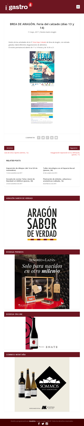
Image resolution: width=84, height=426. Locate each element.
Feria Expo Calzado (39, 42)
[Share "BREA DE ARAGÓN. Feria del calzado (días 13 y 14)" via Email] (56, 137)
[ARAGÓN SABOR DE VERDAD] (42, 224)
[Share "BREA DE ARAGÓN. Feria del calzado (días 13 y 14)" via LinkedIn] (52, 137)
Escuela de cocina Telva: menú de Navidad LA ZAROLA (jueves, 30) (20, 180)
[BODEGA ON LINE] (42, 333)
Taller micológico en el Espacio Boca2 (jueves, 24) (59, 169)
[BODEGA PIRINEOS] (42, 281)
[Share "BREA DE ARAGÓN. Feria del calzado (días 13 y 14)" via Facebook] (39, 137)
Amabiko (32, 421)
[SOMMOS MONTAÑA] (42, 384)
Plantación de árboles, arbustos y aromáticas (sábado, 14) (57, 180)
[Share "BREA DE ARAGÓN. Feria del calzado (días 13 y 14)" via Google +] (47, 137)
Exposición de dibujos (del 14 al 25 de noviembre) (21, 169)
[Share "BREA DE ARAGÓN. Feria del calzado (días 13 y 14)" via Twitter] (43, 137)
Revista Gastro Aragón (48, 32)
